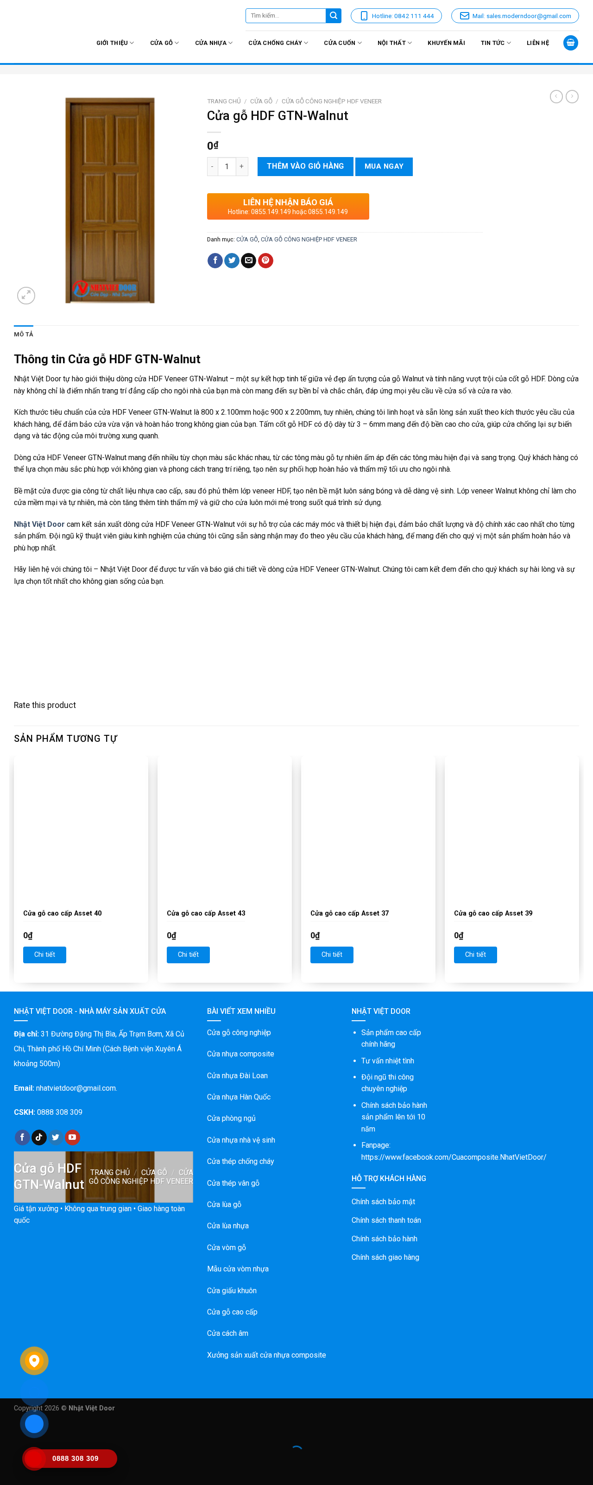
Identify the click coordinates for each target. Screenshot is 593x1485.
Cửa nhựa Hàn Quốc (239, 1097)
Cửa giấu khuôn (232, 1290)
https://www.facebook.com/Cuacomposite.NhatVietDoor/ (454, 1157)
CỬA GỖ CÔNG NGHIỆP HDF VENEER (332, 101)
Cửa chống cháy (275, 42)
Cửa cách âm (227, 1333)
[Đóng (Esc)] (9, 1430)
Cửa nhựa (211, 42)
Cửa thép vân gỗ (233, 1183)
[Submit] (333, 15)
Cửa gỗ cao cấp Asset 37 (349, 913)
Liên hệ (538, 42)
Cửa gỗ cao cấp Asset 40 (62, 913)
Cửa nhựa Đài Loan (237, 1075)
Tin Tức (493, 42)
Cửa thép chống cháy (240, 1161)
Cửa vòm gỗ (226, 1247)
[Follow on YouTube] (72, 1137)
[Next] (579, 873)
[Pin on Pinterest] (265, 261)
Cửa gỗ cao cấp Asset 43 (206, 913)
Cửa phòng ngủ (231, 1118)
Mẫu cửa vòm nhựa (238, 1268)
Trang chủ (224, 101)
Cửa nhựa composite (240, 1053)
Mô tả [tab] (23, 334)
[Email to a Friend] (248, 261)
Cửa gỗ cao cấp (232, 1312)
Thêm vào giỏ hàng (305, 166)
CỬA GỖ (261, 101)
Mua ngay (384, 166)
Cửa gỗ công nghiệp (239, 1032)
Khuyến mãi (446, 42)
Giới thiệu (112, 42)
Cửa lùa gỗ (224, 1204)
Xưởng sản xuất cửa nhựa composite (266, 1355)
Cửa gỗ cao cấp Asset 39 (493, 913)
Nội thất (392, 42)
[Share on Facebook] (215, 261)
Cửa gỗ (161, 42)
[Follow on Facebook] (22, 1137)
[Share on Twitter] (232, 261)
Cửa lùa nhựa (228, 1225)
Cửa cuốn (339, 42)
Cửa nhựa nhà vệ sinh (241, 1140)
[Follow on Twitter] (55, 1137)
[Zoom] (26, 296)
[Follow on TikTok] (39, 1137)
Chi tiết (44, 955)
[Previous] (14, 873)
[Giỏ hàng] (570, 43)
